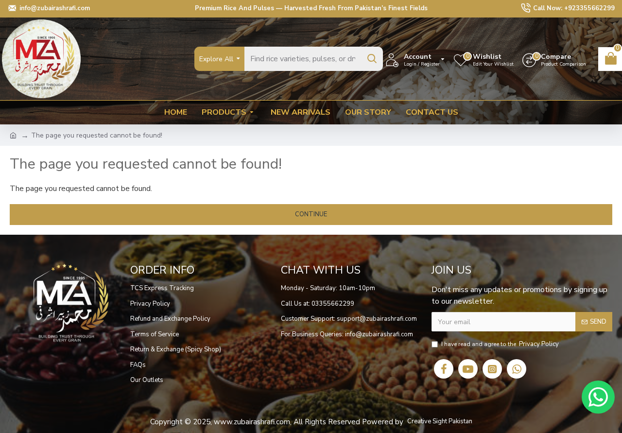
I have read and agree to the (500, 344)
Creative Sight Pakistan (439, 421)
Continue (311, 214)
